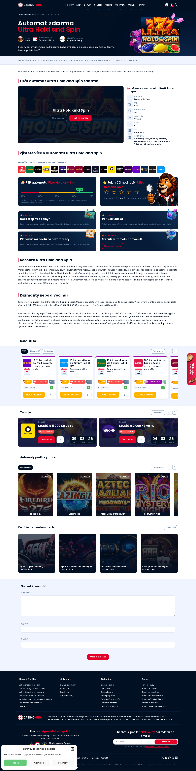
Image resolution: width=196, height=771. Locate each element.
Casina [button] (108, 4)
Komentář (26, 592)
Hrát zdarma (58, 118)
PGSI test (23, 706)
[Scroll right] (53, 382)
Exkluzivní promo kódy (111, 699)
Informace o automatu (52, 60)
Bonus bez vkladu (150, 688)
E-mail (24, 639)
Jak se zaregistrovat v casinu (32, 688)
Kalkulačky (119, 60)
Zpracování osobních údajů (157, 746)
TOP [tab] (24, 351)
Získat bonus (34, 394)
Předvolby (63, 763)
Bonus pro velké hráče (152, 695)
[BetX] (138, 363)
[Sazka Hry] (46, 170)
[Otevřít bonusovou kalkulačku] (166, 5)
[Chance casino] (30, 170)
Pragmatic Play (32, 14)
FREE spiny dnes (108, 695)
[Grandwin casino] (62, 170)
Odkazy (95, 758)
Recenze (133, 60)
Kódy (78, 4)
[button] (72, 749)
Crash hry (64, 692)
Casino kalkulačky (109, 706)
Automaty (139, 132)
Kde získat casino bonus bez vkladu (35, 699)
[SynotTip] (71, 170)
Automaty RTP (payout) (146, 138)
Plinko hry (64, 688)
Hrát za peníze (80, 118)
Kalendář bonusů (150, 702)
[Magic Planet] (54, 170)
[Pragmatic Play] (62, 41)
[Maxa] (136, 170)
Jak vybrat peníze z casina (31, 695)
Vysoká (137, 119)
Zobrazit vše (158, 351)
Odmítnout (39, 763)
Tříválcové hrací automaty (147, 144)
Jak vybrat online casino (30, 685)
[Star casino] (152, 170)
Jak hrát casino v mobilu (30, 702)
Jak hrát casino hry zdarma (31, 692)
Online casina (107, 685)
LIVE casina (106, 688)
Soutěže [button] (98, 4)
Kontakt (104, 758)
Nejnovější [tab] (35, 351)
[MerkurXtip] (144, 170)
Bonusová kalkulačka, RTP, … (155, 699)
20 (135, 112)
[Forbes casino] (38, 170)
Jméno (24, 624)
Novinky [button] (141, 4)
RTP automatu (75, 60)
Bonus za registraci (151, 692)
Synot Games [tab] (25, 467)
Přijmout (15, 763)
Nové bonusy (148, 685)
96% (136, 106)
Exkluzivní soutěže (109, 702)
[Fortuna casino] (112, 170)
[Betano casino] (22, 170)
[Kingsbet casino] (128, 170)
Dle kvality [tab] (48, 351)
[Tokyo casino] (87, 170)
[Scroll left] (24, 382)
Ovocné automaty (143, 141)
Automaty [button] (120, 4)
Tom (27, 40)
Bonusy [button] (87, 4)
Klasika (162, 138)
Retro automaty (162, 141)
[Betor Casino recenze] (103, 170)
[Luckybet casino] (79, 170)
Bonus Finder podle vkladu (154, 706)
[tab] (158, 351)
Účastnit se (46, 439)
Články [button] (131, 4)
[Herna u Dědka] (120, 170)
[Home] (30, 6)
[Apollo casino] (95, 170)
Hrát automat (29, 60)
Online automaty (67, 685)
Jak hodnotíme (82, 758)
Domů (21, 14)
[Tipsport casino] (161, 170)
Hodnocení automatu (98, 60)
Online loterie (107, 692)
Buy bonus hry (66, 695)
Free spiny (69, 4)
